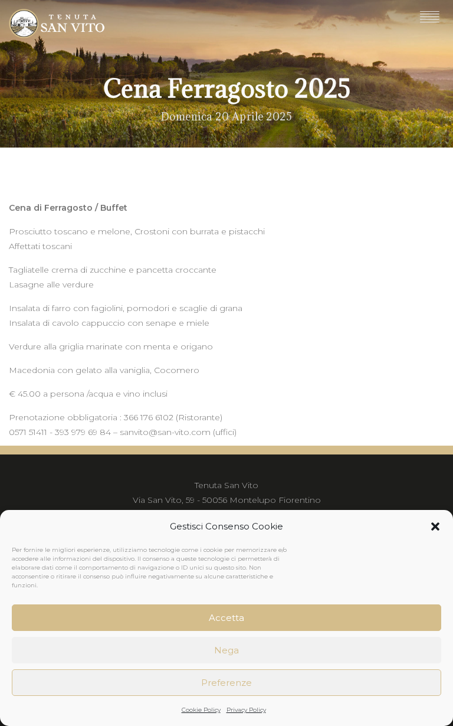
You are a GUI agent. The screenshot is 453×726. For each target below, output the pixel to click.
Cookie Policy (201, 710)
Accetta (226, 617)
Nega (226, 650)
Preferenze (226, 682)
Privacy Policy (246, 710)
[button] (435, 526)
